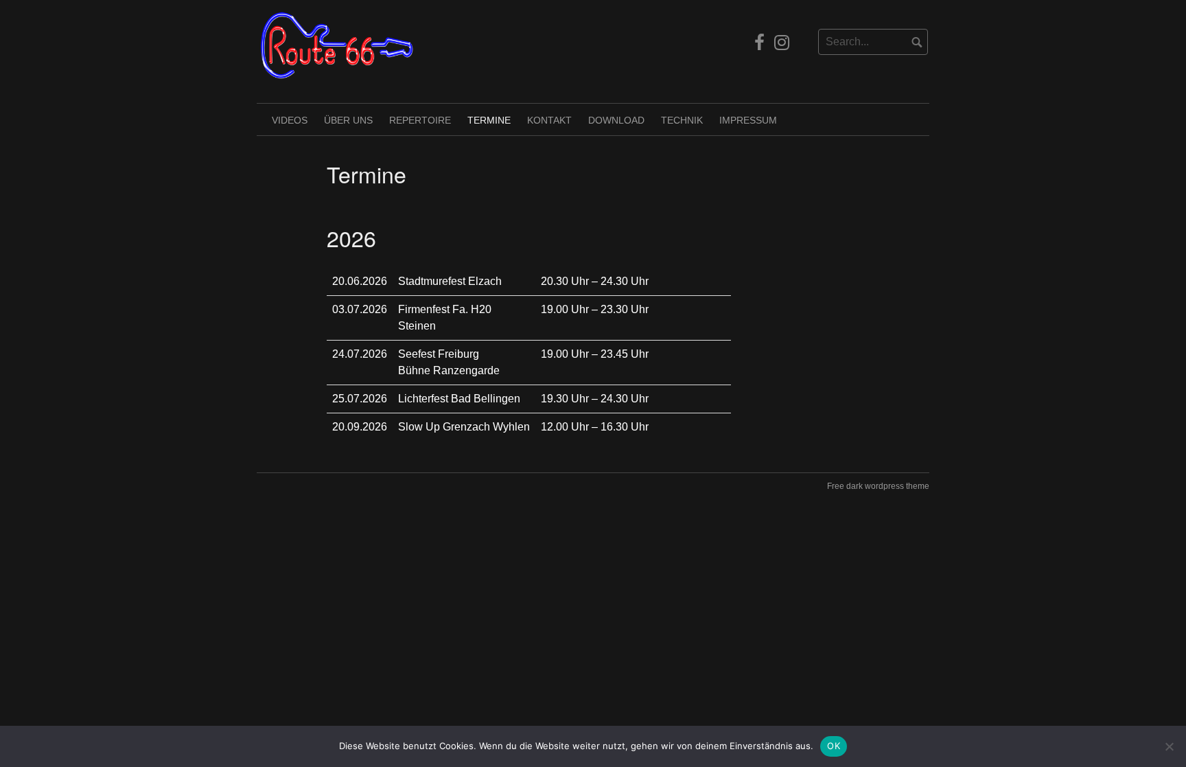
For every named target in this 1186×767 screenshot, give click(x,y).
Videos (289, 120)
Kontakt (549, 120)
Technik (682, 120)
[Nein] (1169, 746)
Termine (489, 120)
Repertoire (420, 120)
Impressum (748, 120)
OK (833, 745)
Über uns (348, 120)
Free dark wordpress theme (878, 486)
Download (616, 120)
